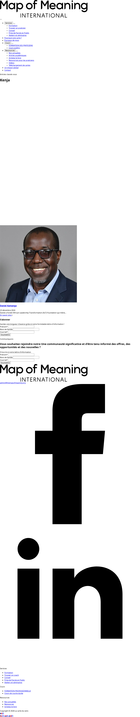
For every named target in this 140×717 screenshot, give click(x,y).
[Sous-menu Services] (14, 23)
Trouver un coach (11, 675)
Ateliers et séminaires (13, 682)
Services (8, 23)
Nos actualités (10, 702)
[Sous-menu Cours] (12, 43)
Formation (8, 672)
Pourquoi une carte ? (13, 38)
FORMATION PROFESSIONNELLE (17, 691)
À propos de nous (11, 40)
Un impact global (11, 67)
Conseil (7, 677)
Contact (7, 70)
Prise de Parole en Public (14, 680)
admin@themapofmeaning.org (13, 383)
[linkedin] (70, 664)
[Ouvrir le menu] (1, 19)
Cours (7, 43)
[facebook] (70, 523)
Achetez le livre (10, 707)
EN (3, 716)
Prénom (4, 327)
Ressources (10, 50)
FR (3, 713)
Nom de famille (6, 329)
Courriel (4, 332)
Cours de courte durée (13, 693)
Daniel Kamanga (8, 305)
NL (8, 716)
